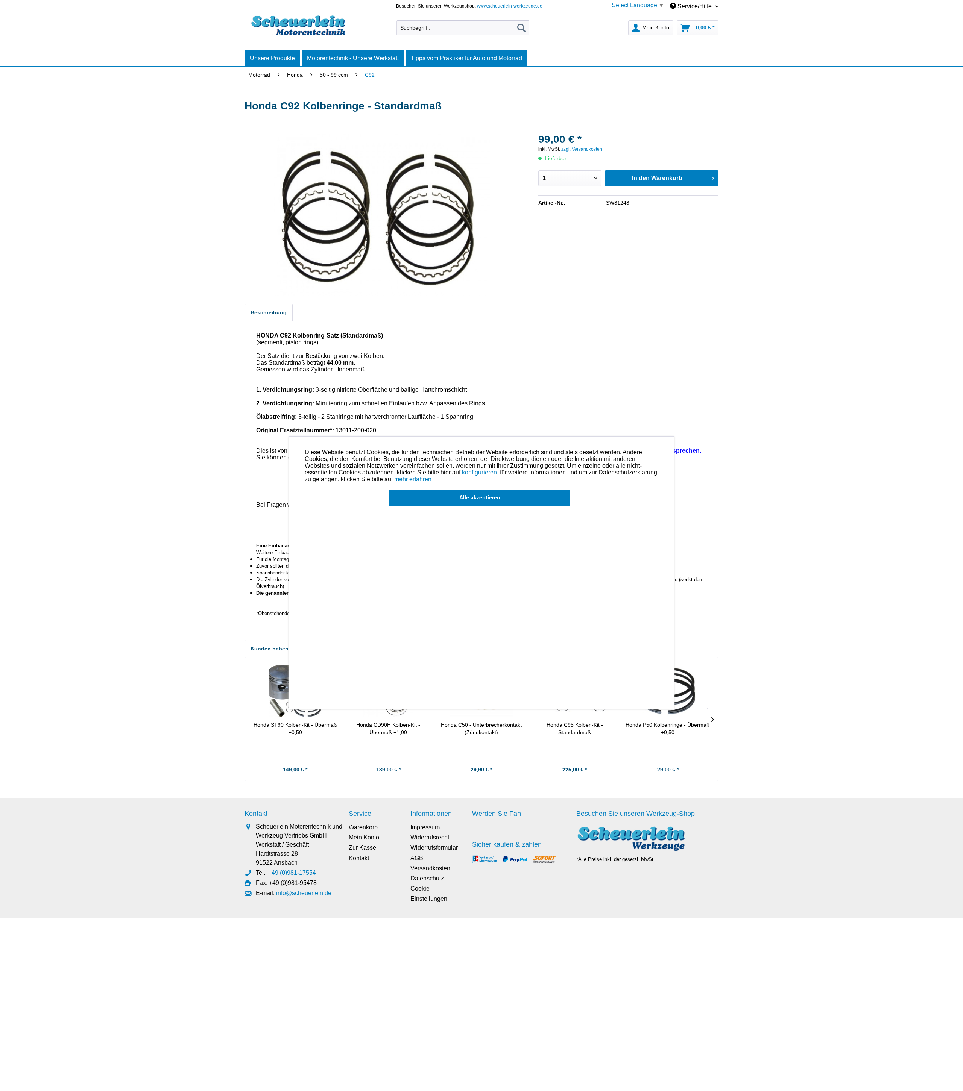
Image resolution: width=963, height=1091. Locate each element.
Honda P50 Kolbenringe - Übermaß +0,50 (668, 728)
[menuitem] (462, 27)
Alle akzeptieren (479, 497)
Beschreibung (269, 312)
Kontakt (359, 858)
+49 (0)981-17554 (292, 873)
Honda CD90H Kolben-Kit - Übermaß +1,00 (388, 728)
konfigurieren (479, 472)
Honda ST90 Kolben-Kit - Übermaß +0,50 (295, 728)
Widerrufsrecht (429, 837)
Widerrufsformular (434, 847)
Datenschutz (427, 878)
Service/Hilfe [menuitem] (694, 6)
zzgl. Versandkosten (581, 149)
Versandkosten (430, 868)
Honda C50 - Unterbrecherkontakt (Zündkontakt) (481, 728)
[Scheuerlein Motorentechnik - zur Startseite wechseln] (298, 26)
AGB (416, 858)
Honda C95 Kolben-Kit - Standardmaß (575, 728)
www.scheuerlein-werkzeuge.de (509, 6)
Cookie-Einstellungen (428, 893)
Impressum (425, 827)
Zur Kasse (362, 847)
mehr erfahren (412, 479)
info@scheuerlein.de (303, 893)
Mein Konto (364, 837)
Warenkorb (363, 827)
